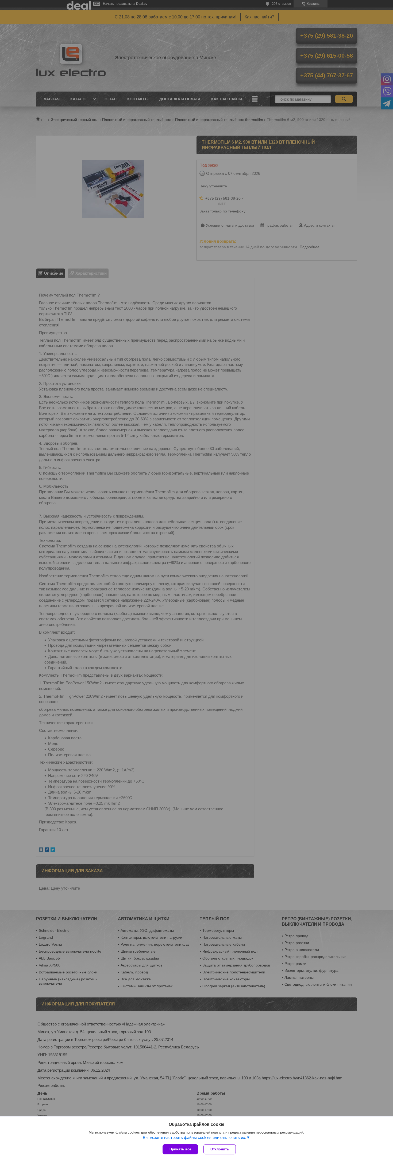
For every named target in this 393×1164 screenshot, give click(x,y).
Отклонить (219, 1149)
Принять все (180, 1149)
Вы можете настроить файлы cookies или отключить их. (194, 1137)
